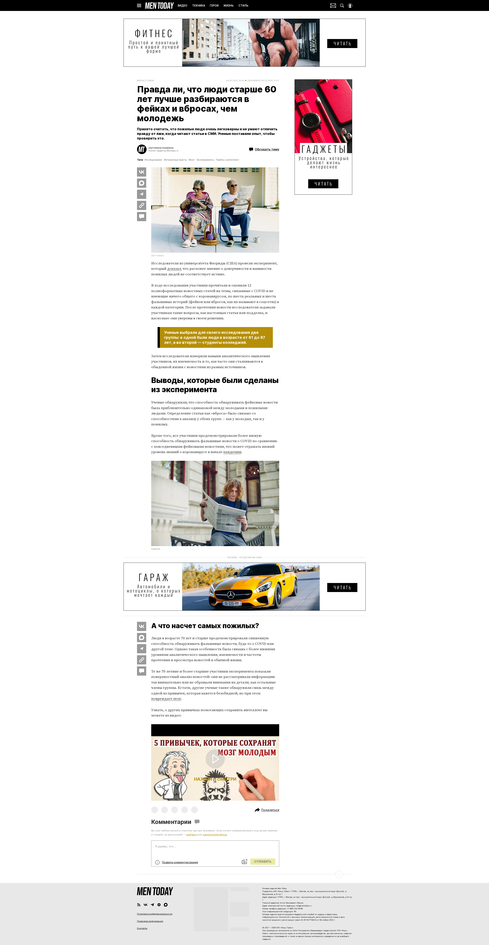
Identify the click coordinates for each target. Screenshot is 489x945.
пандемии (232, 452)
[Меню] (139, 5)
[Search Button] (342, 5)
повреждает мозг (166, 699)
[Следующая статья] (244, 874)
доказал (174, 269)
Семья (150, 80)
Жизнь (140, 80)
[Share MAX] (141, 183)
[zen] (159, 905)
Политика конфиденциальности (154, 914)
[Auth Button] (350, 5)
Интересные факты (175, 159)
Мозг (192, 159)
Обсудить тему (267, 149)
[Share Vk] (141, 172)
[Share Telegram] (141, 194)
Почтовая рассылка (333, 5)
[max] (166, 905)
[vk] (145, 905)
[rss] (139, 905)
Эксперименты (205, 159)
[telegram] (152, 905)
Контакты (142, 928)
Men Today (159, 5)
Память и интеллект (227, 159)
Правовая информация (150, 921)
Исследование (153, 159)
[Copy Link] (141, 205)
